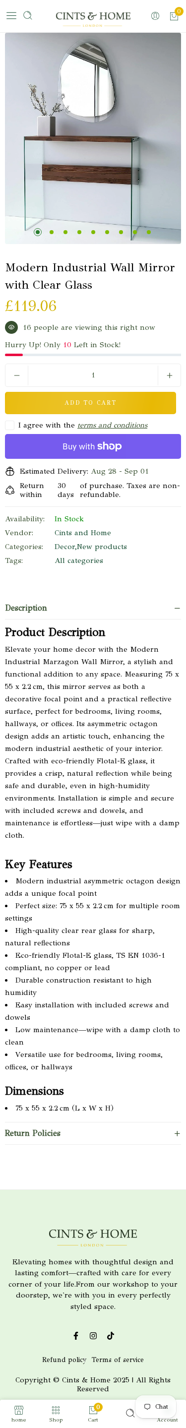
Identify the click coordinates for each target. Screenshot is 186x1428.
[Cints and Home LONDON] (93, 21)
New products (102, 546)
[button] (38, 232)
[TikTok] (110, 1335)
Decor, (66, 546)
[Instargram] (93, 1335)
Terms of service (118, 1360)
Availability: (25, 518)
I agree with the (82, 425)
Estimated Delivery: (54, 471)
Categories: (24, 546)
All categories (79, 560)
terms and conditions (112, 425)
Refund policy (64, 1360)
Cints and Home (83, 532)
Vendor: (19, 532)
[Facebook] (75, 1335)
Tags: (14, 560)
